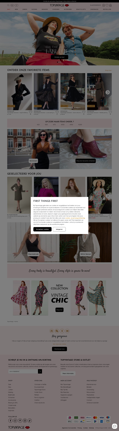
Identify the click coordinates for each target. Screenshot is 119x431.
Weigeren (59, 229)
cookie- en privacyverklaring (75, 218)
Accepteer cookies (42, 229)
